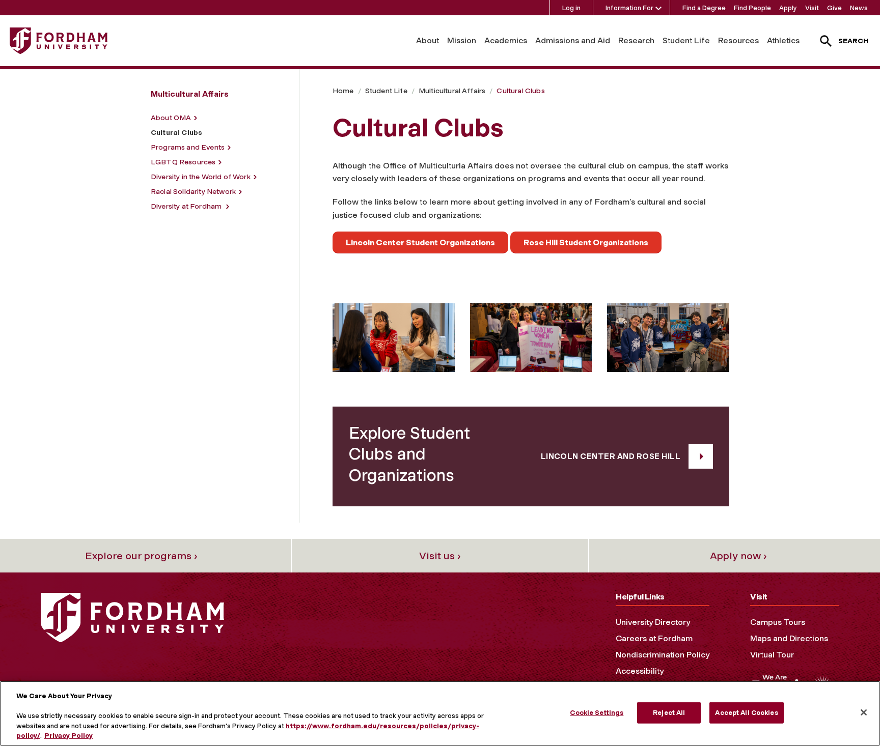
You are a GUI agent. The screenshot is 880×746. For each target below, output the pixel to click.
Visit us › (440, 556)
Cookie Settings (596, 712)
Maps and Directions (789, 638)
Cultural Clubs (520, 91)
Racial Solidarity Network (193, 191)
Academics (505, 40)
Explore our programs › (141, 556)
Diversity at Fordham (187, 206)
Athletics (783, 40)
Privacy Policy (68, 735)
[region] (440, 713)
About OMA (171, 117)
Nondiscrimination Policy (662, 654)
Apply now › (738, 556)
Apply (788, 8)
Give (834, 8)
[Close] (864, 712)
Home (343, 91)
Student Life (686, 40)
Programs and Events (188, 147)
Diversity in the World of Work (201, 177)
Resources (738, 40)
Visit (812, 8)
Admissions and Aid (572, 40)
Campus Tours (777, 622)
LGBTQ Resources (183, 162)
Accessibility (640, 671)
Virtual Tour (772, 654)
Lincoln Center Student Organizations (420, 242)
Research (636, 40)
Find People (752, 8)
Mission (461, 40)
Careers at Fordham (654, 638)
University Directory (653, 622)
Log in (571, 8)
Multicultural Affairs (452, 91)
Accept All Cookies (746, 712)
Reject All (669, 712)
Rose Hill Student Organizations (586, 242)
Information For (629, 8)
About (427, 40)
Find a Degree (704, 8)
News (859, 8)
